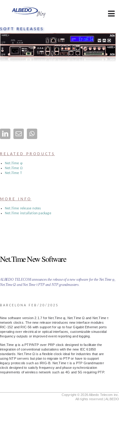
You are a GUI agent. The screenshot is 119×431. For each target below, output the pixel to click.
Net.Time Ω (14, 168)
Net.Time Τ (13, 173)
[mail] (18, 134)
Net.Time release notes (23, 208)
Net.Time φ (14, 163)
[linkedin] (5, 134)
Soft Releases (22, 29)
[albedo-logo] (28, 8)
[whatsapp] (32, 134)
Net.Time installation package (28, 213)
